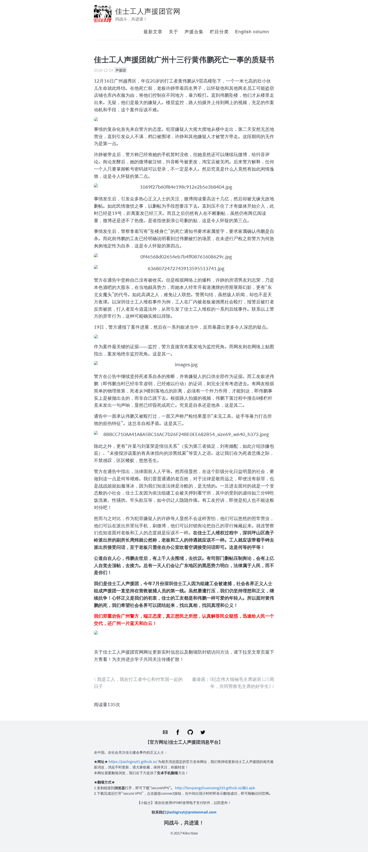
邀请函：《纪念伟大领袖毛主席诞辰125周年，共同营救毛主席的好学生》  (233, 683)
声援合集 (194, 31)
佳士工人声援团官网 (147, 11)
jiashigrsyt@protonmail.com (192, 812)
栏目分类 (219, 31)
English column (252, 31)
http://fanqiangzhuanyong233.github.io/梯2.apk (215, 787)
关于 (173, 31)
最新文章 (152, 31)
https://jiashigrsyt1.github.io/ (133, 761)
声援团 (120, 70)
